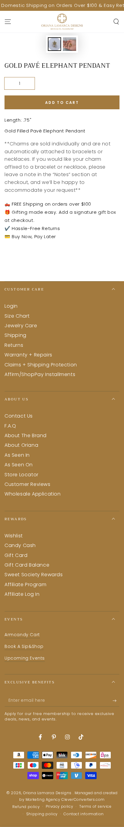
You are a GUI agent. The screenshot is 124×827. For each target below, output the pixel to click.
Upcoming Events (25, 658)
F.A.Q (10, 425)
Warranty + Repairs (28, 354)
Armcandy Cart (22, 635)
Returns (14, 345)
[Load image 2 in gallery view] (69, 44)
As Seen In (17, 455)
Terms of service (95, 806)
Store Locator (22, 474)
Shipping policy (42, 814)
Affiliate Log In (22, 594)
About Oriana (21, 445)
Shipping (15, 335)
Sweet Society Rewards (34, 574)
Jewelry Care (21, 325)
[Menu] (8, 22)
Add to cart (62, 102)
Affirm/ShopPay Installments (40, 374)
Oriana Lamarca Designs (48, 792)
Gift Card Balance (27, 564)
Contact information (84, 814)
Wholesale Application (33, 493)
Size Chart (17, 315)
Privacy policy (59, 806)
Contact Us (19, 415)
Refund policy (26, 806)
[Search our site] (116, 22)
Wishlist (14, 535)
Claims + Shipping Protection (41, 364)
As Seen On (19, 464)
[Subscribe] (116, 700)
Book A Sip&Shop (24, 646)
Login (11, 306)
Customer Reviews (28, 484)
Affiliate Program (25, 584)
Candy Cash (20, 545)
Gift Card (16, 555)
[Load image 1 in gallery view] (54, 44)
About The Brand (26, 435)
